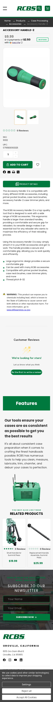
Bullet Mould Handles (39, 548)
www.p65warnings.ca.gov (18, 310)
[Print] (13, 172)
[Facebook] (4, 172)
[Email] (9, 172)
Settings (26, 684)
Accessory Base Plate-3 (14, 549)
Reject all (27, 691)
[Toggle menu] (4, 8)
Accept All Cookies (26, 697)
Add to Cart (13, 563)
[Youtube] (15, 660)
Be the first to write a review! (26, 372)
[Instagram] (10, 660)
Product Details (28, 184)
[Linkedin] (21, 660)
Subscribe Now (25, 617)
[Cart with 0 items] (47, 8)
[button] (19, 41)
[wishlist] (37, 164)
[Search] (39, 8)
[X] (18, 172)
